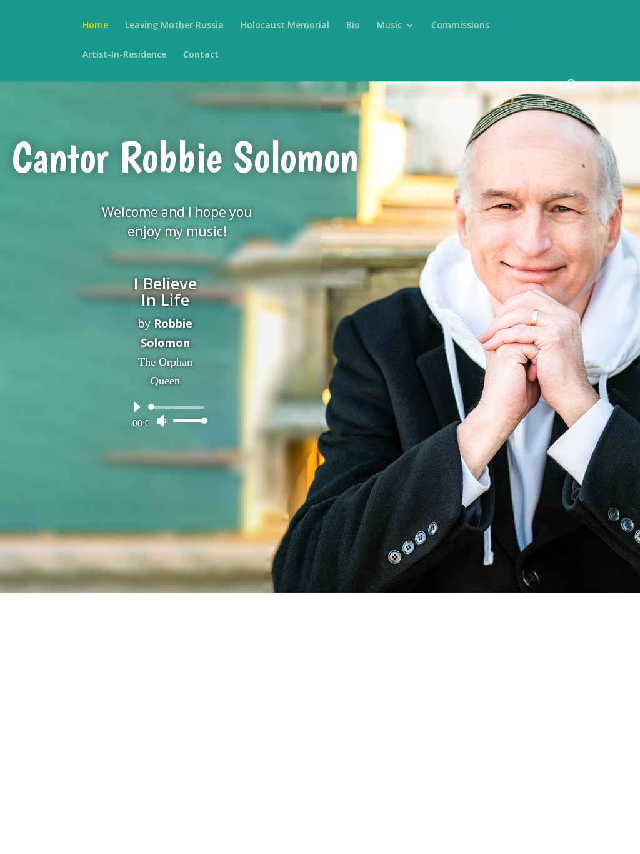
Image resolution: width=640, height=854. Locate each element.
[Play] (136, 407)
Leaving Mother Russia (174, 26)
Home (95, 26)
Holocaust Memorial (285, 26)
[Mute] (162, 420)
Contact (201, 55)
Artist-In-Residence (124, 55)
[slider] (186, 420)
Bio (353, 26)
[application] (165, 413)
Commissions (460, 26)
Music (389, 26)
